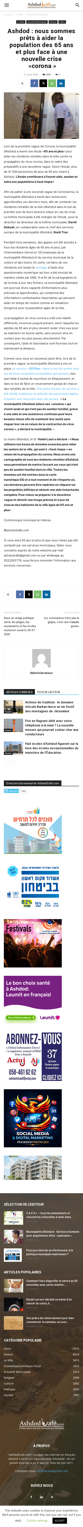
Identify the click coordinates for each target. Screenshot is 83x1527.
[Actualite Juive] (33, 1080)
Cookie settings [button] (37, 1520)
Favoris (53, 22)
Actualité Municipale (37, 14)
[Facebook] (34, 83)
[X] (43, 83)
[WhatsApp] (52, 83)
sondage (41, 267)
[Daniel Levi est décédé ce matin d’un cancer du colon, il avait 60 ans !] (13, 1304)
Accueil (8, 14)
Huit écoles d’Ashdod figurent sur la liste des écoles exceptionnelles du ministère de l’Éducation (51, 748)
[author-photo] (41, 667)
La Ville (19, 14)
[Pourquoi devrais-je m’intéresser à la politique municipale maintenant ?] (13, 1255)
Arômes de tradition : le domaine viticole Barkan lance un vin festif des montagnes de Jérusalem (49, 706)
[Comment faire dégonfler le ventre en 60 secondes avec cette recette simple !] (13, 1286)
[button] (6, 5)
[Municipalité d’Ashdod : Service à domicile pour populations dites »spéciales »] (13, 1236)
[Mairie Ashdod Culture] (33, 966)
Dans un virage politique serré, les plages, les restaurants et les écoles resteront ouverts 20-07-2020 (20, 626)
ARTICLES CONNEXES (19, 692)
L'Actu (62, 22)
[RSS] (52, 1497)
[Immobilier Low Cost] (33, 1179)
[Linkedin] (61, 83)
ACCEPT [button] (60, 1520)
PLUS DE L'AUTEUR (48, 692)
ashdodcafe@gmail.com (52, 1471)
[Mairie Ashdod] (33, 910)
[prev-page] (6, 762)
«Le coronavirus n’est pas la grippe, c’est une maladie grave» (61, 622)
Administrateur (41, 673)
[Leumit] (33, 1023)
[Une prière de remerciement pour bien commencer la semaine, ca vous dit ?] (13, 1323)
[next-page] (12, 762)
